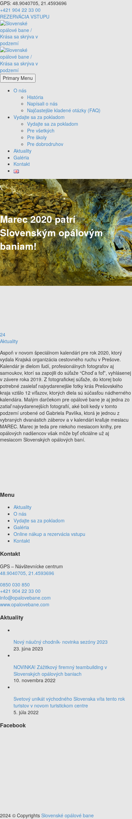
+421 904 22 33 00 (20, 9)
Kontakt (22, 163)
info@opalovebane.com (25, 597)
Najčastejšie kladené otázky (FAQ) (64, 110)
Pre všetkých (40, 130)
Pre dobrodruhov (45, 144)
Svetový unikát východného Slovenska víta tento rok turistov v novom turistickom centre (69, 702)
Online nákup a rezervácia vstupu (49, 533)
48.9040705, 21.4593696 (27, 573)
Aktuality (22, 150)
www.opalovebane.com (24, 604)
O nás (20, 90)
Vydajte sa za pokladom (39, 117)
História (35, 97)
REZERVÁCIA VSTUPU (24, 16)
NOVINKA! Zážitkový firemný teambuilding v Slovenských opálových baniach (60, 670)
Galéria (21, 157)
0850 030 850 (15, 584)
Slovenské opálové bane (67, 815)
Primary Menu (18, 77)
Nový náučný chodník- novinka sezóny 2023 (61, 641)
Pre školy (37, 137)
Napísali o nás (42, 103)
